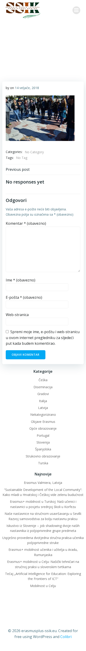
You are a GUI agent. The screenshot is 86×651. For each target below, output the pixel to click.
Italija (43, 401)
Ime (20, 280)
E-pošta (24, 297)
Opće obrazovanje (43, 428)
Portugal (43, 435)
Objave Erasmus (43, 421)
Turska (43, 463)
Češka (43, 380)
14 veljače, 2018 (27, 88)
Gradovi (43, 394)
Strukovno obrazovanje (43, 456)
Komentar (26, 223)
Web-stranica (17, 314)
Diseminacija (43, 387)
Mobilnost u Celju (43, 586)
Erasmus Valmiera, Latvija (43, 482)
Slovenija (43, 442)
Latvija (43, 408)
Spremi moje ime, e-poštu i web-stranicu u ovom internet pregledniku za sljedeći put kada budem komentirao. (43, 337)
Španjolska (43, 449)
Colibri (66, 636)
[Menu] (76, 10)
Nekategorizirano (43, 414)
